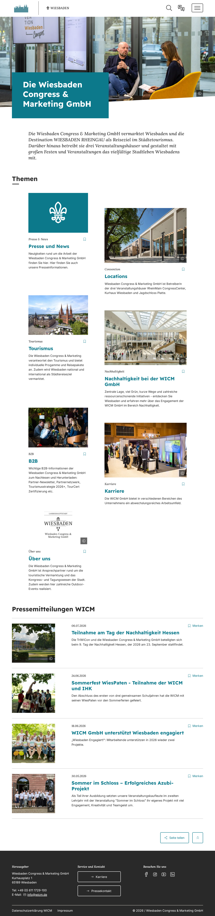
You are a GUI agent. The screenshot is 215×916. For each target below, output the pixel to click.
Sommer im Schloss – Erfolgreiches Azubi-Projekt (123, 786)
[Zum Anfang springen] (197, 837)
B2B (33, 461)
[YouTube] (164, 874)
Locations (116, 276)
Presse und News (49, 246)
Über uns (39, 559)
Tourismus (41, 348)
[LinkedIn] (172, 874)
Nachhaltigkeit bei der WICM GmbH (140, 381)
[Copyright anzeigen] (199, 93)
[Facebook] (146, 874)
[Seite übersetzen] (181, 8)
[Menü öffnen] (197, 8)
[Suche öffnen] (169, 8)
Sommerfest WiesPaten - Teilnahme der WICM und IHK (127, 685)
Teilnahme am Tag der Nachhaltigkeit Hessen (125, 632)
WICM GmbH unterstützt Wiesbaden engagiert (128, 733)
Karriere (114, 491)
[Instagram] (155, 874)
